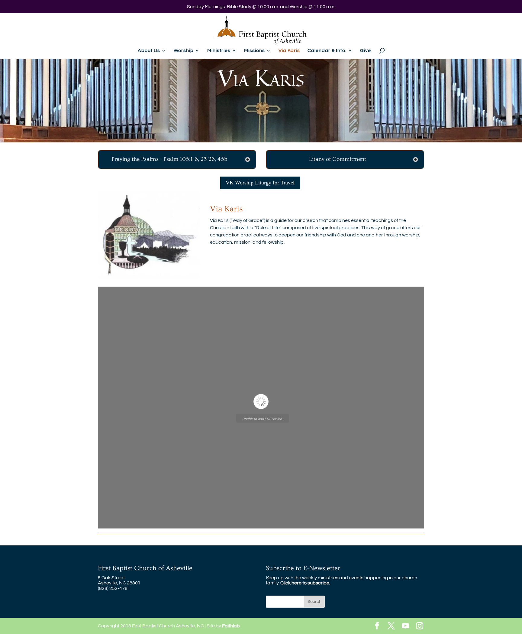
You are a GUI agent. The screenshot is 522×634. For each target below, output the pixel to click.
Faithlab (231, 625)
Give (365, 50)
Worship (184, 50)
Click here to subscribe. (305, 582)
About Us (149, 50)
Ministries (218, 50)
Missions (254, 50)
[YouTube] (405, 626)
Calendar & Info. (327, 50)
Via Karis (289, 50)
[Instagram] (419, 626)
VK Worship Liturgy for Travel (260, 183)
